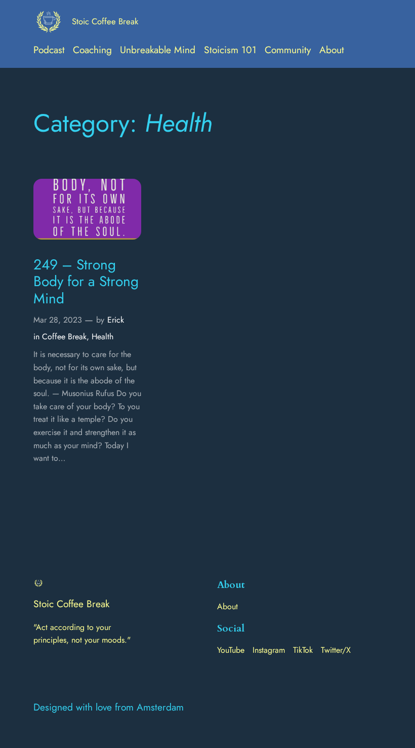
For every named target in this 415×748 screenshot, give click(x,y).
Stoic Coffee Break (105, 21)
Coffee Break (64, 336)
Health (102, 336)
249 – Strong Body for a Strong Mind (86, 281)
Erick (115, 320)
